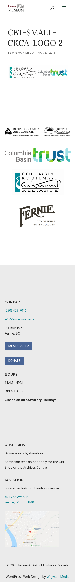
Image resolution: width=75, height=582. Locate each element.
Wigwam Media (23, 52)
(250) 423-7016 (16, 310)
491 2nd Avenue (16, 497)
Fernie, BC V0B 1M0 (19, 502)
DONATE (14, 361)
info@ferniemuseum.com (20, 319)
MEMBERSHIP (18, 346)
